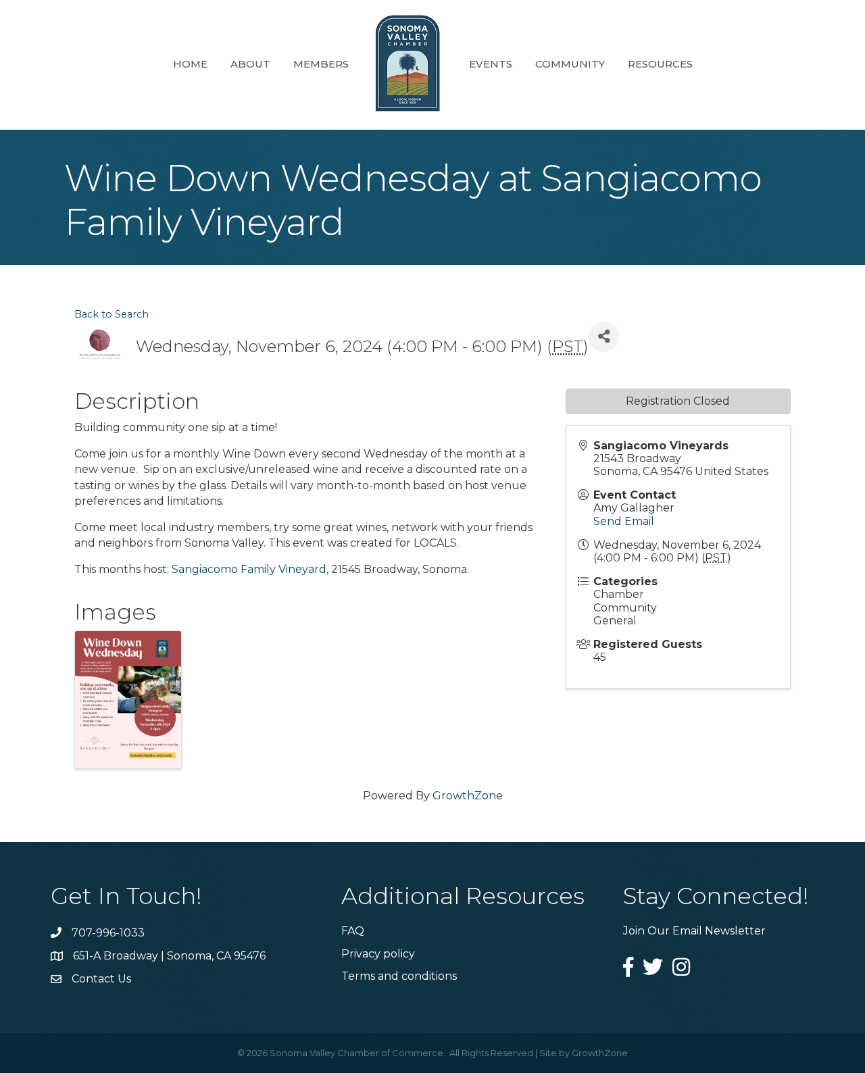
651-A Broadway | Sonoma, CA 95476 (169, 955)
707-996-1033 (108, 932)
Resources (660, 63)
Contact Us (101, 978)
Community (570, 63)
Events (490, 63)
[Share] (604, 337)
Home (190, 63)
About (250, 63)
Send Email (623, 521)
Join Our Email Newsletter (694, 930)
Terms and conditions (399, 976)
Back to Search (111, 314)
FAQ (352, 930)
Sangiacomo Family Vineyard (249, 569)
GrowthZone (467, 795)
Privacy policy (378, 953)
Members (321, 63)
